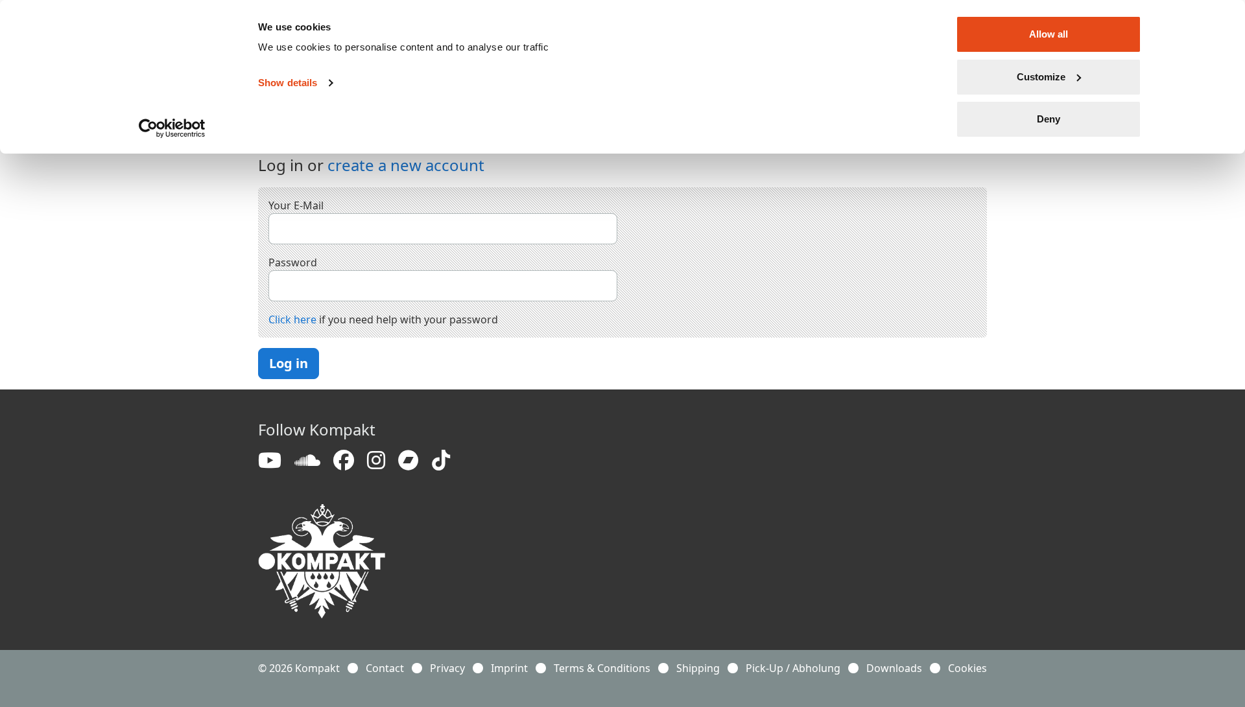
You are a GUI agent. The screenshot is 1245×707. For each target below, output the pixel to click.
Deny (1048, 118)
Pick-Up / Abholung (793, 668)
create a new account (405, 165)
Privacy (447, 668)
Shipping (698, 668)
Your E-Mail (296, 205)
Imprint (509, 668)
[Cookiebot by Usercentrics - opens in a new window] (172, 128)
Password (292, 262)
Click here (292, 319)
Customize (1041, 76)
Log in (288, 363)
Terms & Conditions (602, 668)
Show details (287, 82)
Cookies (967, 668)
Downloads (894, 668)
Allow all (1048, 34)
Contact (385, 668)
